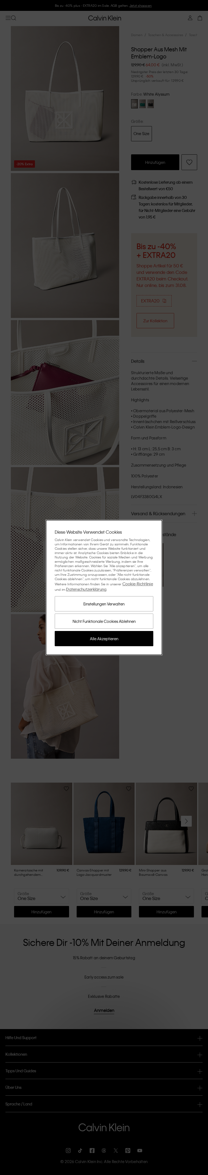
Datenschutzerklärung (86, 589)
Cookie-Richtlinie (137, 583)
